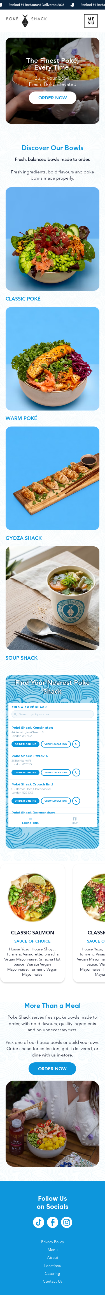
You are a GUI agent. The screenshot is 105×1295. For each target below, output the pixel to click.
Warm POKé (21, 418)
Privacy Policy (52, 1241)
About (52, 1257)
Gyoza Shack (24, 538)
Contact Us (52, 1281)
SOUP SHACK (22, 658)
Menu (53, 1249)
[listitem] (32, 923)
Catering (52, 1273)
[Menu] (91, 20)
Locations (52, 1265)
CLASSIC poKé (23, 298)
